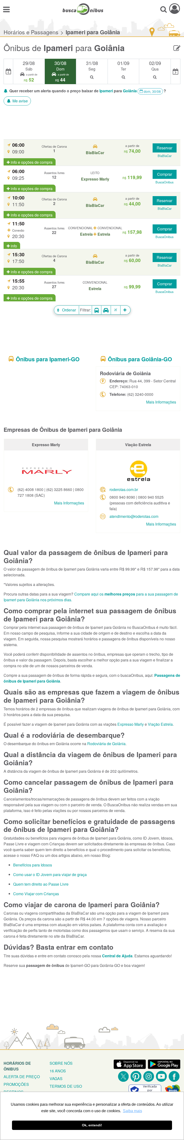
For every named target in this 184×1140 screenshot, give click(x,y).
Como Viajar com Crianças (36, 893)
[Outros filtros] (126, 310)
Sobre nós (61, 1063)
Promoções (16, 1084)
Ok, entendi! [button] (92, 1125)
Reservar (164, 148)
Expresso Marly (130, 724)
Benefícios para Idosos (32, 865)
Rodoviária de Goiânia (106, 743)
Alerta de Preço (22, 1076)
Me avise (20, 101)
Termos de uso (66, 1086)
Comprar (164, 174)
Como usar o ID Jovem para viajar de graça (50, 874)
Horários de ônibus (17, 1066)
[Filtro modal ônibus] (96, 310)
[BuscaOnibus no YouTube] (161, 1076)
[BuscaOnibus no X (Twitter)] (123, 1076)
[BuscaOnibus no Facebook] (174, 1076)
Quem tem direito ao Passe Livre (41, 884)
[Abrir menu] (6, 9)
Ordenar (68, 310)
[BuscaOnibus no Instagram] (148, 1076)
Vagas (56, 1078)
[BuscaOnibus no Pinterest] (136, 1076)
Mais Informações (161, 402)
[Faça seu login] (174, 8)
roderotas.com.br (123, 489)
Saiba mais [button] (132, 1111)
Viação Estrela (160, 724)
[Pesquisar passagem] (163, 9)
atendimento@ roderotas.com (133, 516)
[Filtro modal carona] (106, 310)
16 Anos (58, 1071)
